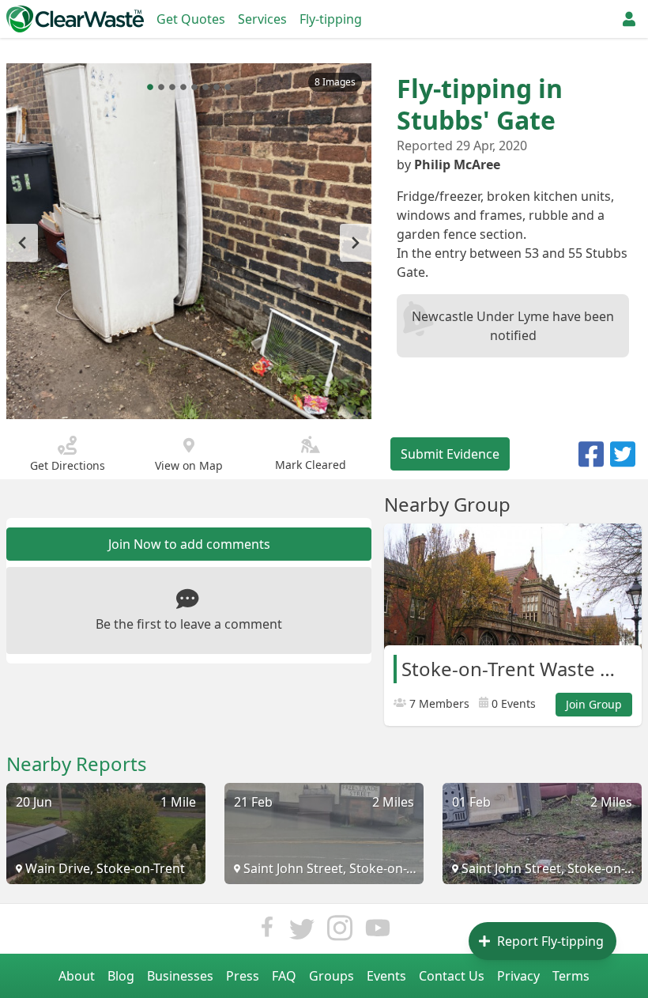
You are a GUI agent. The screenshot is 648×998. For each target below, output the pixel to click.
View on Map (189, 465)
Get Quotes (190, 19)
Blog (120, 976)
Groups (331, 976)
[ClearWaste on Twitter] (302, 932)
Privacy (518, 976)
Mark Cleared (310, 464)
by (448, 164)
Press (242, 976)
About (76, 976)
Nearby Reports (76, 764)
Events (386, 976)
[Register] (629, 19)
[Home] (75, 19)
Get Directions (67, 465)
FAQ (284, 976)
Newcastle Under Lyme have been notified (513, 326)
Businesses (180, 976)
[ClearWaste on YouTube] (377, 932)
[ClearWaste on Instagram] (339, 932)
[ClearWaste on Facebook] (267, 932)
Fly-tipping (331, 19)
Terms (571, 976)
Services (262, 19)
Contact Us (451, 976)
